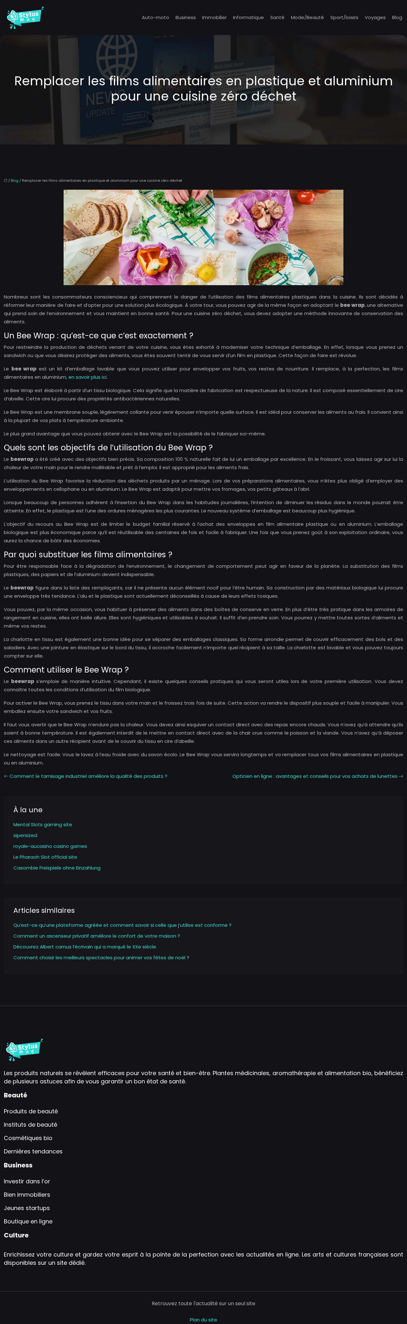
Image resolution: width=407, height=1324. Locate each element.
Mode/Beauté (307, 17)
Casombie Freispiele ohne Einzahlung (56, 867)
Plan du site (203, 1319)
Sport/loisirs (344, 17)
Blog (397, 17)
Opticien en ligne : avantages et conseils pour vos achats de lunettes (314, 776)
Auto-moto (155, 17)
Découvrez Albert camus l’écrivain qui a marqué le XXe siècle (84, 946)
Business (186, 17)
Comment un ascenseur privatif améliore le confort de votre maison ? (96, 936)
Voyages (375, 17)
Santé (277, 17)
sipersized (25, 835)
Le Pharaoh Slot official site (45, 857)
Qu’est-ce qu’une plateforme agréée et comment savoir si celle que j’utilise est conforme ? (122, 925)
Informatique (248, 17)
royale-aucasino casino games (50, 846)
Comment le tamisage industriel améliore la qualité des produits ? (88, 776)
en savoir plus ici (87, 377)
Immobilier (214, 17)
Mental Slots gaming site (42, 824)
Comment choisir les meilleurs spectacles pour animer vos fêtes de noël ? (101, 957)
